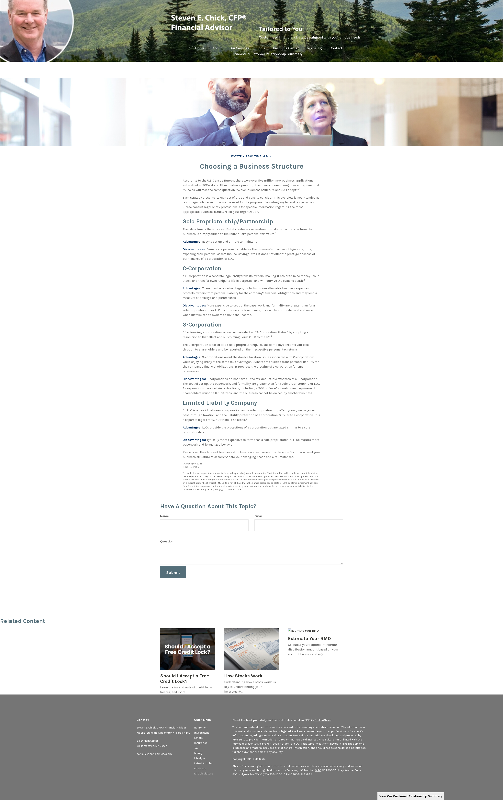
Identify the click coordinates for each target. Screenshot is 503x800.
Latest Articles (203, 763)
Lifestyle (199, 758)
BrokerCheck (323, 720)
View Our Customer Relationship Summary (410, 796)
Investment (201, 732)
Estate (198, 737)
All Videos (200, 768)
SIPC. (318, 770)
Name (164, 516)
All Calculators (203, 773)
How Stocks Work (243, 676)
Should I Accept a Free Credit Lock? (184, 678)
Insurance (200, 743)
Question (166, 541)
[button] (217, 49)
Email (258, 516)
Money (198, 753)
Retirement (201, 727)
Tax (196, 748)
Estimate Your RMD (309, 638)
